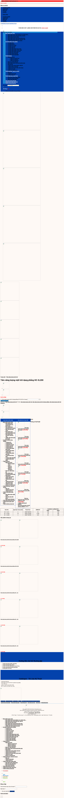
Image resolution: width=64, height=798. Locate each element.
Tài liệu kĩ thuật (6, 7)
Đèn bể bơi (10, 64)
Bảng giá (5, 10)
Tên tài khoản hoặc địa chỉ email (7, 786)
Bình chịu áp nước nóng (13, 37)
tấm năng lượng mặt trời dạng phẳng (41, 402)
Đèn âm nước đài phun (13, 78)
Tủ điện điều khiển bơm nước (14, 48)
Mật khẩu (2, 788)
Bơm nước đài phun (12, 79)
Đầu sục (10, 72)
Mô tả (31, 419)
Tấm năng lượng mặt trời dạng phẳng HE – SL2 (9, 619)
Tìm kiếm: (5, 85)
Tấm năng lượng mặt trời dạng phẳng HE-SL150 (9, 566)
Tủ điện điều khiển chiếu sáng (15, 50)
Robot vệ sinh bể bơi (12, 70)
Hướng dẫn (5, 8)
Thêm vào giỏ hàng (4, 400)
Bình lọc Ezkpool (14, 59)
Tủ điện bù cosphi (12, 45)
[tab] (33, 419)
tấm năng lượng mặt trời (26, 402)
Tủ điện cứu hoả (12, 46)
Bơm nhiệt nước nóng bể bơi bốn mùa (16, 38)
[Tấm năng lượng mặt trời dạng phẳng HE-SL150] (6, 395)
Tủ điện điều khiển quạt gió (14, 51)
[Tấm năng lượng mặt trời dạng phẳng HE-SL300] (6, 388)
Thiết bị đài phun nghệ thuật (12, 76)
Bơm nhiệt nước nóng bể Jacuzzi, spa (16, 39)
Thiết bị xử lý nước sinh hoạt (12, 82)
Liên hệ (4, 12)
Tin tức (4, 11)
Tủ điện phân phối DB (13, 53)
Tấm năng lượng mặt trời (11, 80)
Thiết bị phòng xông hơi (11, 83)
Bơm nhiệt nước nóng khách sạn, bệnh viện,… (18, 34)
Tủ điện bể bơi (11, 44)
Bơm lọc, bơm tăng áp (13, 61)
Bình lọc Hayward (14, 60)
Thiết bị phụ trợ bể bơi (13, 66)
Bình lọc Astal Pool (14, 58)
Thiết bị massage (12, 73)
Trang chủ (2, 377)
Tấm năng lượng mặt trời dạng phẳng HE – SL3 (9, 645)
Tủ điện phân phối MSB (13, 54)
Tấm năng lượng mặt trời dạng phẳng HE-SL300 (9, 539)
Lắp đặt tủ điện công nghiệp (12, 41)
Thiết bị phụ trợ (11, 74)
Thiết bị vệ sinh (11, 69)
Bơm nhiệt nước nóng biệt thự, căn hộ (16, 35)
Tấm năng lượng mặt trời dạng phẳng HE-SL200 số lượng (14, 399)
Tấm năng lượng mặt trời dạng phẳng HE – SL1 (9, 592)
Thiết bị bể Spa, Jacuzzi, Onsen (12, 71)
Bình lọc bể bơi (11, 57)
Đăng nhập (12, 791)
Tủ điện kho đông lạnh (13, 52)
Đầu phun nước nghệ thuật (14, 77)
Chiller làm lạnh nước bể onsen (15, 40)
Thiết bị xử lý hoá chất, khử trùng (15, 67)
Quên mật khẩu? (4, 793)
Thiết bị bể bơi (9, 56)
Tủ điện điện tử (11, 47)
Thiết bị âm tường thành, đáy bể (15, 65)
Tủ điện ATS (11, 42)
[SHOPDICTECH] (8, 23)
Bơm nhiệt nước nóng (10, 33)
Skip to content (4, 5)
